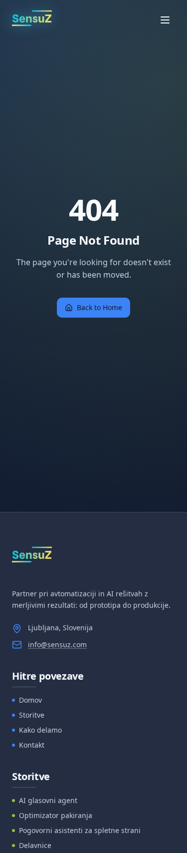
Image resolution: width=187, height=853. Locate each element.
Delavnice (35, 845)
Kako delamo (40, 730)
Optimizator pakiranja (55, 815)
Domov (30, 700)
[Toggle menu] (165, 20)
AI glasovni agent (48, 800)
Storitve (31, 715)
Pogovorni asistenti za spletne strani (80, 830)
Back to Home (99, 307)
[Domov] (32, 20)
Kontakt (31, 745)
